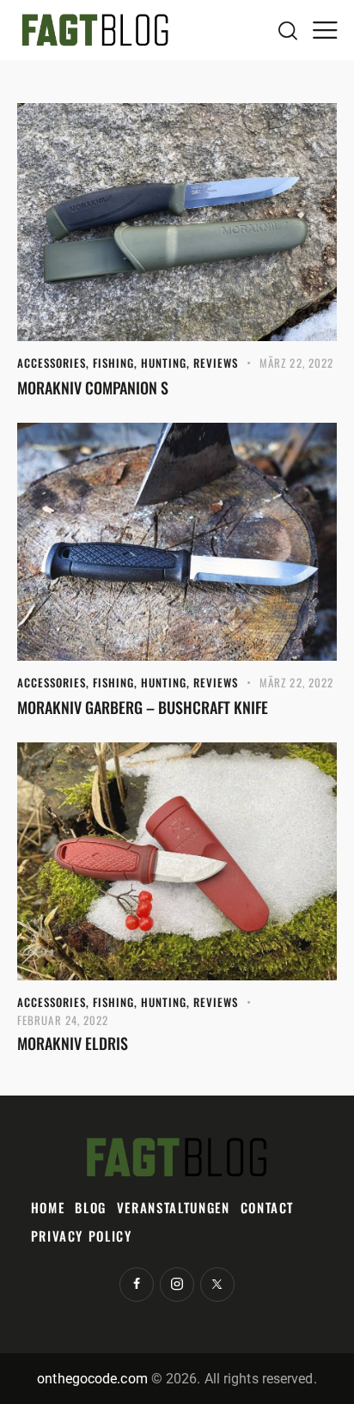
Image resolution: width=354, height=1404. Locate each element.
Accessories (51, 362)
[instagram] (177, 1284)
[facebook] (136, 1284)
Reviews (215, 362)
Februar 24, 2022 (63, 1020)
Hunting (163, 362)
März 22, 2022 (296, 362)
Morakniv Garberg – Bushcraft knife (142, 707)
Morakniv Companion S (92, 387)
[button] (325, 30)
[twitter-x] (217, 1284)
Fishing (113, 362)
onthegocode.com (92, 1378)
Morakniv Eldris (72, 1043)
